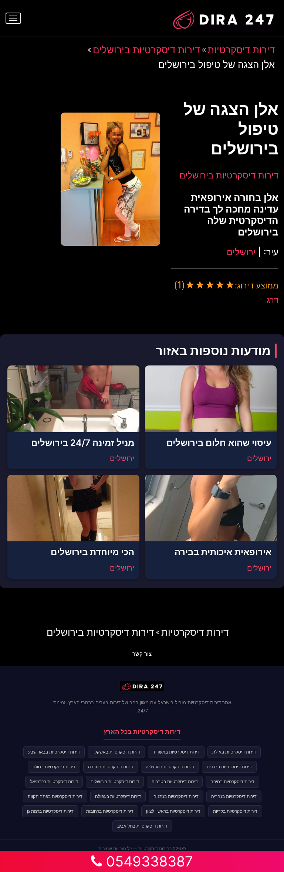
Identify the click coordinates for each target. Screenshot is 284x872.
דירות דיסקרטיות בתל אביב (142, 826)
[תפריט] (13, 18)
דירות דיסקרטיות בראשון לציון (173, 811)
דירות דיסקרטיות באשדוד (176, 752)
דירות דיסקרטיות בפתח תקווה (55, 796)
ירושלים (241, 252)
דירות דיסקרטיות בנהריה (234, 796)
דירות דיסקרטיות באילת (234, 752)
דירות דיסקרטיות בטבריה (175, 781)
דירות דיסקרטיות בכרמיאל (54, 781)
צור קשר (142, 653)
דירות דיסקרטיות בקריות (235, 811)
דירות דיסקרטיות (241, 50)
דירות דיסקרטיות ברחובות (109, 811)
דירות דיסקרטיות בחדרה (110, 766)
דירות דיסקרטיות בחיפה (232, 781)
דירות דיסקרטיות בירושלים (146, 50)
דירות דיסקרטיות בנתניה (176, 796)
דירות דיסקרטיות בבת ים (229, 766)
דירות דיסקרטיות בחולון (54, 766)
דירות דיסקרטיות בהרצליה (170, 766)
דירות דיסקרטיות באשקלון (116, 752)
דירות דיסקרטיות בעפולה (118, 796)
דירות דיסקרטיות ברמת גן (50, 811)
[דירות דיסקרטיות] (223, 17)
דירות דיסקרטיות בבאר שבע (54, 752)
